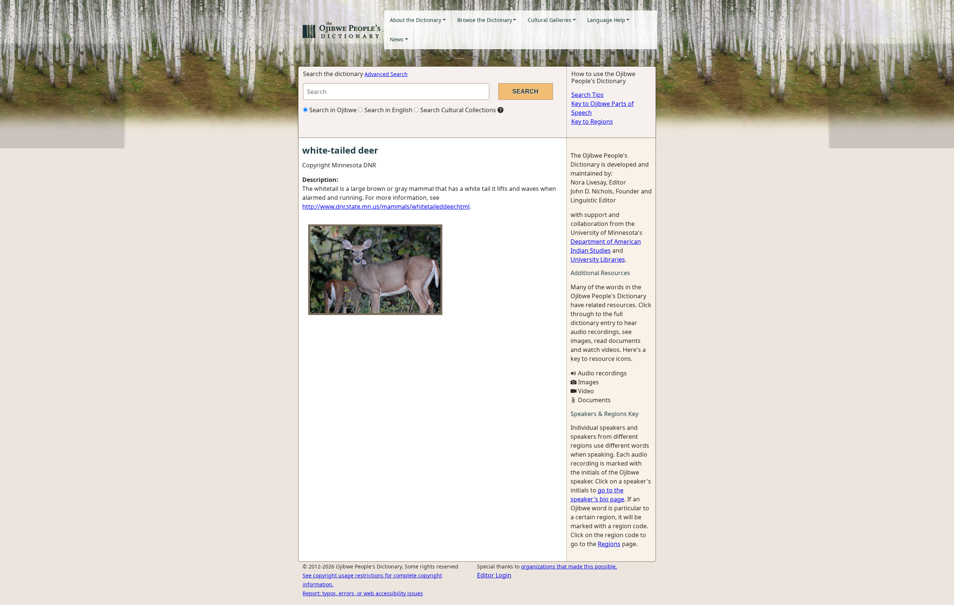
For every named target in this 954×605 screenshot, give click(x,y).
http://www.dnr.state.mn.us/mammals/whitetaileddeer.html (386, 206)
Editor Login (494, 575)
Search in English (388, 110)
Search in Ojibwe (332, 110)
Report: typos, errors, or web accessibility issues (363, 593)
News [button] (397, 39)
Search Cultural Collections (457, 110)
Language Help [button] (606, 19)
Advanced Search (386, 74)
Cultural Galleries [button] (549, 19)
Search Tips (587, 95)
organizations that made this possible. (569, 566)
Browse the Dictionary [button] (484, 19)
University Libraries (598, 259)
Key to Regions (592, 121)
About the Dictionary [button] (415, 19)
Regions (609, 544)
